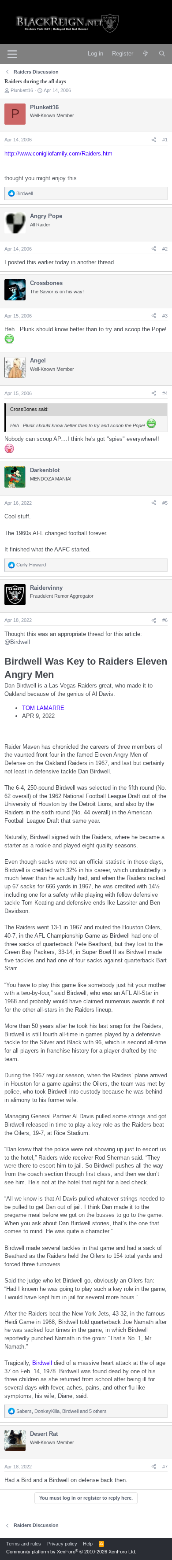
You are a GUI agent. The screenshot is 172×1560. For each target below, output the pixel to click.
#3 (165, 315)
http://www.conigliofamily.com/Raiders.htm (58, 153)
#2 (165, 248)
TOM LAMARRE (43, 708)
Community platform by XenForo (71, 1551)
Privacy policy (62, 1543)
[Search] (162, 54)
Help (88, 1543)
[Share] (153, 139)
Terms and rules (23, 1543)
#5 (165, 503)
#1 (165, 139)
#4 (165, 393)
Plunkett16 (22, 90)
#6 (165, 620)
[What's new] (146, 54)
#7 (165, 1466)
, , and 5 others (61, 1411)
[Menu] (12, 54)
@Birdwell (17, 642)
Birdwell (42, 1363)
